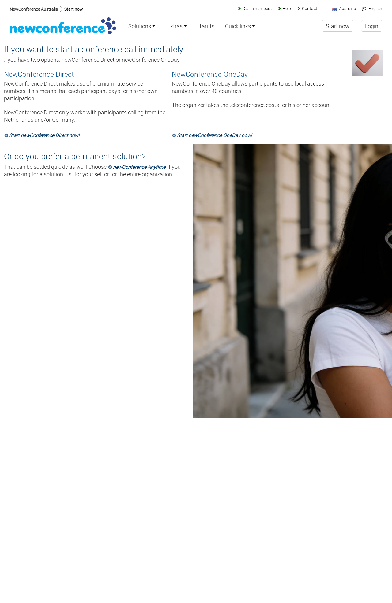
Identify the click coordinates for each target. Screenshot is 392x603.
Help (286, 8)
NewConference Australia (34, 9)
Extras (175, 26)
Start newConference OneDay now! (214, 135)
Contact (309, 8)
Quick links (238, 26)
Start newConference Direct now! (44, 135)
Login (371, 26)
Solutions (139, 26)
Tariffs (206, 26)
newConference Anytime (139, 167)
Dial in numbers (257, 8)
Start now (73, 9)
